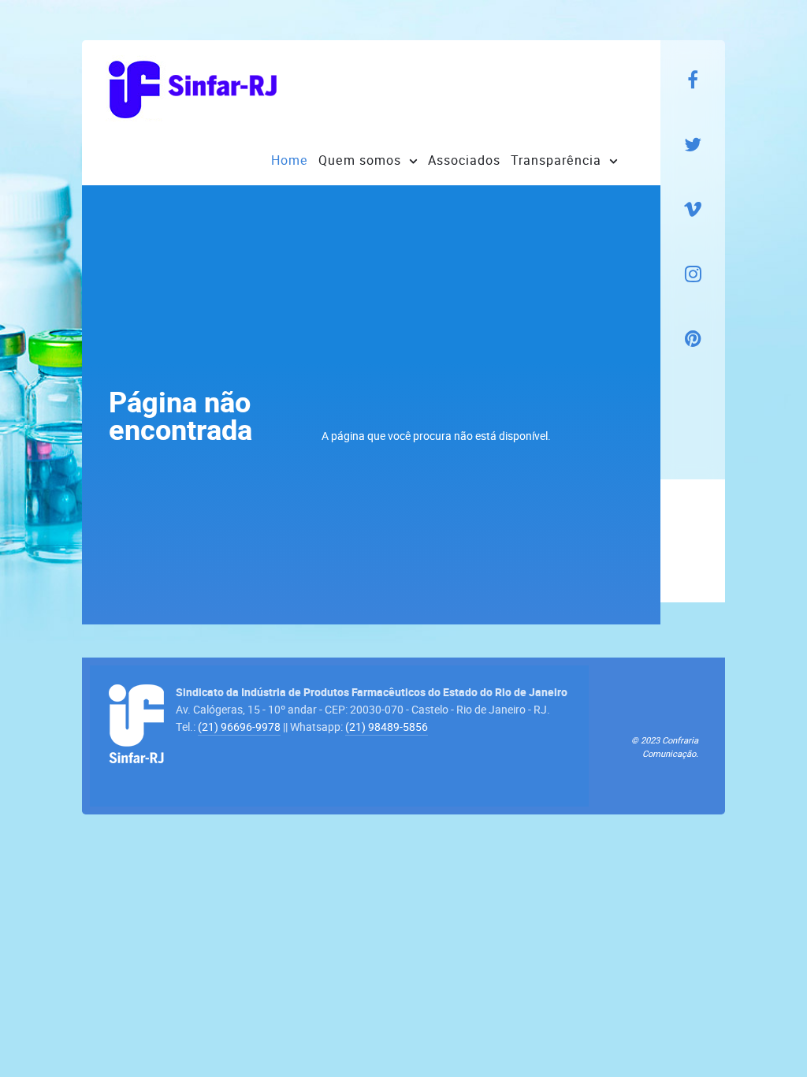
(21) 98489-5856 (386, 727)
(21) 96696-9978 (239, 727)
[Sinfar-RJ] (192, 87)
